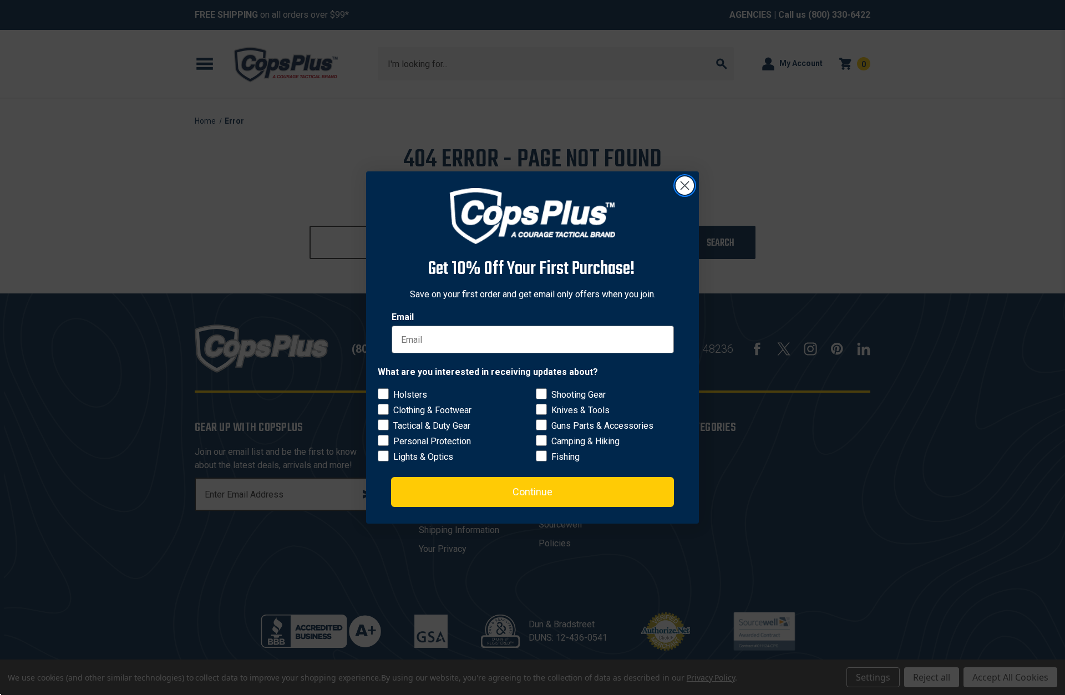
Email (403, 317)
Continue (532, 492)
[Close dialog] (684, 185)
